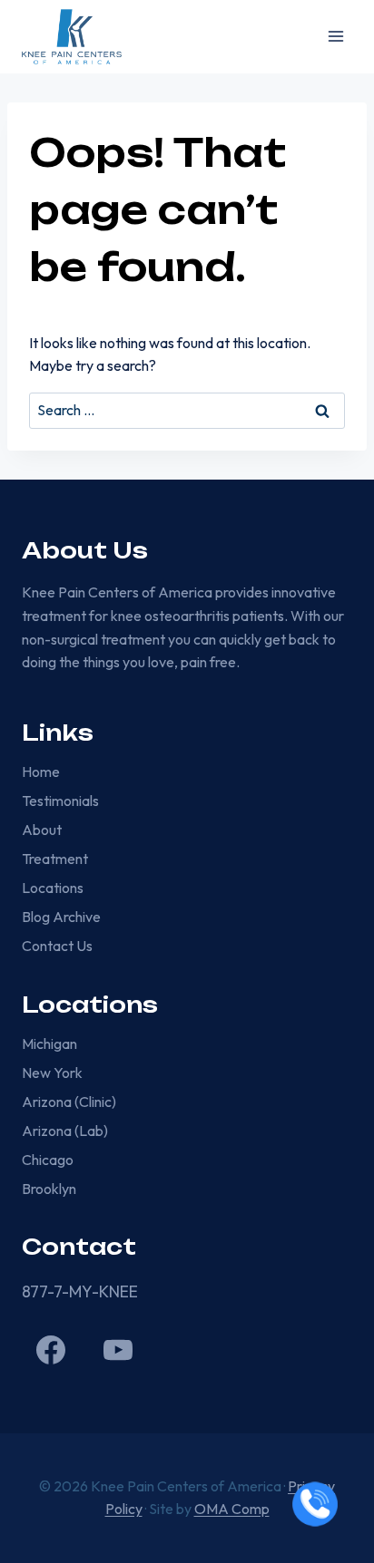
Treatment (55, 858)
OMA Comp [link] (232, 1509)
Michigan (49, 1043)
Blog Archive (61, 917)
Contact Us (57, 946)
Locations (53, 888)
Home (41, 771)
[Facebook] (51, 1350)
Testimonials (60, 800)
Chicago (48, 1159)
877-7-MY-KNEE (80, 1291)
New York (52, 1072)
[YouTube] (118, 1350)
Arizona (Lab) (65, 1130)
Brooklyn (49, 1189)
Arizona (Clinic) (69, 1101)
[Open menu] (335, 37)
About (42, 829)
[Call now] (315, 1504)
